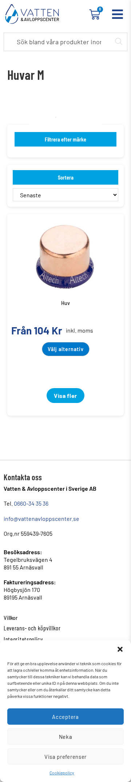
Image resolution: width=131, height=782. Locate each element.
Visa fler (65, 395)
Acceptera (65, 716)
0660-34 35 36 (31, 503)
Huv (65, 303)
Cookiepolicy (61, 772)
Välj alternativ (66, 349)
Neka (65, 736)
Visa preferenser (65, 756)
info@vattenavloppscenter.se (41, 518)
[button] (120, 649)
